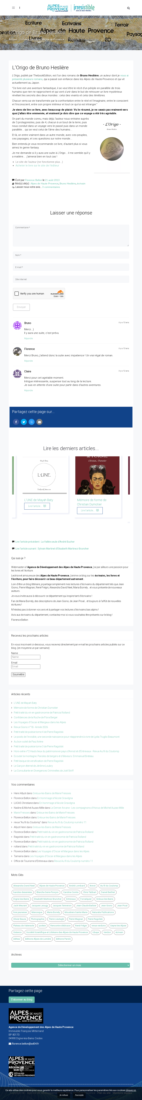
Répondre (28, 338)
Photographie (37, 919)
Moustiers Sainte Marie (76, 912)
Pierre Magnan (76, 919)
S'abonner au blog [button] (21, 999)
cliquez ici (131, 1090)
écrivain (81, 183)
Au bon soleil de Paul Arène (28, 741)
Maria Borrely (53, 912)
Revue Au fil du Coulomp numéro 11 (67, 822)
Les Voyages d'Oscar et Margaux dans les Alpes (40, 722)
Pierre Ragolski (95, 919)
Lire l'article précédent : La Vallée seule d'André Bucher (45, 541)
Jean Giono (106, 905)
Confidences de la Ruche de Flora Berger (35, 717)
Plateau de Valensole (23, 925)
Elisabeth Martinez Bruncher (47, 899)
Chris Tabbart (89, 892)
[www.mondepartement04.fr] (71, 1061)
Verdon (107, 932)
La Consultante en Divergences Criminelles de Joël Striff (44, 770)
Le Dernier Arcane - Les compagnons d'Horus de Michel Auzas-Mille (87, 807)
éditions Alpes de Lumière (38, 939)
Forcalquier (86, 899)
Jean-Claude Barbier (86, 905)
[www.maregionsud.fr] (71, 1069)
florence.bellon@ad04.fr (25, 1043)
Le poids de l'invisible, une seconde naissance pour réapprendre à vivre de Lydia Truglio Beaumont (66, 736)
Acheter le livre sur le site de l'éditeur (37, 165)
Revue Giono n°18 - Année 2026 (31, 727)
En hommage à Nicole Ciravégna (55, 798)
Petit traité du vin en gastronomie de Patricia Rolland (42, 712)
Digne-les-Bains (21, 899)
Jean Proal (122, 905)
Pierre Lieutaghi (56, 919)
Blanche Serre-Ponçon (48, 892)
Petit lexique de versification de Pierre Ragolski (38, 761)
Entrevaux (71, 899)
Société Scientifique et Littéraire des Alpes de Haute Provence (57, 932)
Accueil (13, 39)
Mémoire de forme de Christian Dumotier (36, 707)
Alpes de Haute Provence (45, 183)
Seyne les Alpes (118, 925)
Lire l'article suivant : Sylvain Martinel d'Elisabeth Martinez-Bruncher (52, 548)
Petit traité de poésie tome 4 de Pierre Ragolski (38, 732)
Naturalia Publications (103, 912)
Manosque (37, 912)
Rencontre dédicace (60, 925)
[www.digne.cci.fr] (71, 1074)
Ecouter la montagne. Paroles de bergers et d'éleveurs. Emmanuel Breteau (54, 756)
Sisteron (17, 932)
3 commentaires (51, 187)
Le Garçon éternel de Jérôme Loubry (33, 765)
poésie (42, 925)
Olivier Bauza (19, 919)
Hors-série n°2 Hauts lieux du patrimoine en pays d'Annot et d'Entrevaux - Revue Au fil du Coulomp (66, 751)
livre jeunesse (20, 912)
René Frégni (81, 925)
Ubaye (95, 932)
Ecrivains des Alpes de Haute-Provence (42, 39)
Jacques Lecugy (40, 905)
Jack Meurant (20, 905)
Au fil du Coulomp (109, 885)
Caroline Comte (70, 892)
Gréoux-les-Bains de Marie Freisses (52, 793)
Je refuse (63, 1095)
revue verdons (99, 925)
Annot (93, 885)
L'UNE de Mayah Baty (38, 500)
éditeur (16, 939)
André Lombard (77, 885)
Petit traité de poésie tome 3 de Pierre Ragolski (38, 746)
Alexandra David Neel (24, 885)
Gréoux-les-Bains (104, 899)
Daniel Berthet (108, 892)
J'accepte (79, 1095)
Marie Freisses (22, 812)
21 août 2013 (52, 180)
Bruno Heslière (68, 183)
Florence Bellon (33, 180)
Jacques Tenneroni (62, 905)
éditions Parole (63, 939)
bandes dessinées (22, 892)
